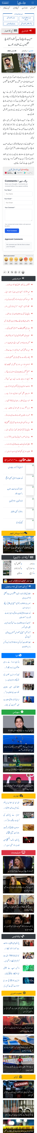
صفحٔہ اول (33, 8)
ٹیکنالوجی (16, 936)
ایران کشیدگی (11, 17)
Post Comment (12, 230)
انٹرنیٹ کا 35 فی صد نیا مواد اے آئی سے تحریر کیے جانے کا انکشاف (11, 985)
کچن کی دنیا (19, 522)
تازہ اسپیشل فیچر (17, 533)
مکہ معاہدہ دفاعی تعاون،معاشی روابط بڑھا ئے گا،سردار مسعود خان (18, 615)
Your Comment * (10, 207)
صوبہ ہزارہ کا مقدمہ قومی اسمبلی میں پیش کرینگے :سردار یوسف (17, 605)
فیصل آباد (17, 563)
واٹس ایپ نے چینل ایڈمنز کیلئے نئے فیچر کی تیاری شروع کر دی (11, 973)
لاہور (31, 563)
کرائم (16, 1077)
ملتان (19, 573)
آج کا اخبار (16, 8)
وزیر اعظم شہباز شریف (26, 18)
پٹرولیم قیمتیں (11, 23)
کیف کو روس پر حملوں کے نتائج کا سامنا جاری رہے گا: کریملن (11, 679)
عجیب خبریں (16, 993)
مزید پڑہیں (16, 278)
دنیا (17, 655)
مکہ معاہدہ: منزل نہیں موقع (14, 478)
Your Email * (8, 198)
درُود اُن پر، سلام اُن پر (16, 500)
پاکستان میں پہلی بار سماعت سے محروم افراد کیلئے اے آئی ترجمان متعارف (11, 948)
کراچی (31, 573)
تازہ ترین (24, 8)
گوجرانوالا (17, 568)
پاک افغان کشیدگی (26, 23)
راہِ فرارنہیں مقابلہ (17, 511)
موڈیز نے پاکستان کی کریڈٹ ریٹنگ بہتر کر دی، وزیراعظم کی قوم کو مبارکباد (11, 820)
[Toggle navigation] (32, 3)
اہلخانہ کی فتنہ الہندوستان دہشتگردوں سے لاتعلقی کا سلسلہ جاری (17, 595)
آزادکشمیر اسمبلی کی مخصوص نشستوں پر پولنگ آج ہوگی (18, 634)
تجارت (16, 796)
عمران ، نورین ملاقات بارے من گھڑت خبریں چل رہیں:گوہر (17, 625)
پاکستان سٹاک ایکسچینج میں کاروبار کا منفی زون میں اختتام (11, 845)
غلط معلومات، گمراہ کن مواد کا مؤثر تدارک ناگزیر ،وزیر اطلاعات (17, 644)
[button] (5, 544)
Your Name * (8, 190)
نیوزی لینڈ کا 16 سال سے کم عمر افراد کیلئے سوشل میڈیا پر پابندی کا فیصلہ (11, 960)
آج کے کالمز (6, 8)
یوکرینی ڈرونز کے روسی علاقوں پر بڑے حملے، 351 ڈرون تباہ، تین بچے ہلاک (11, 667)
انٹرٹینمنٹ (16, 853)
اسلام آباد (29, 568)
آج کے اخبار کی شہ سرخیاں (16, 586)
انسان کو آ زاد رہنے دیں (15, 467)
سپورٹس (16, 712)
